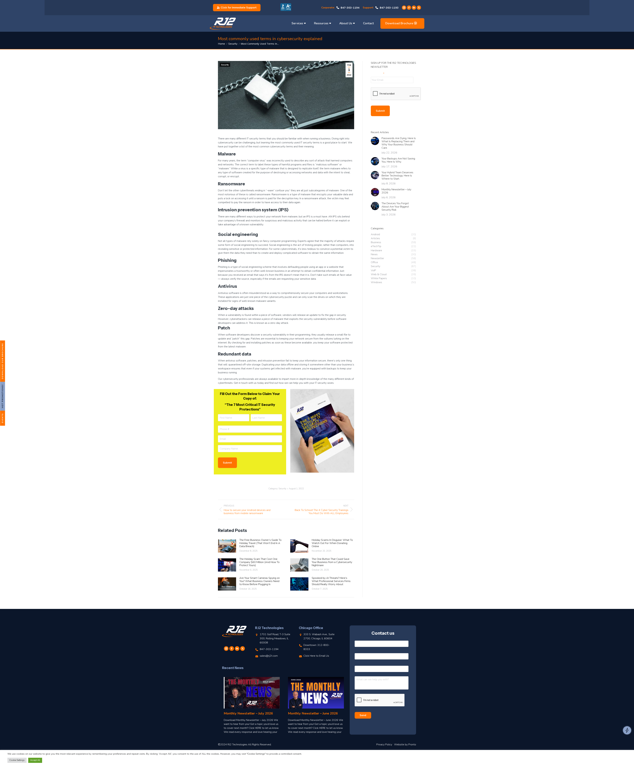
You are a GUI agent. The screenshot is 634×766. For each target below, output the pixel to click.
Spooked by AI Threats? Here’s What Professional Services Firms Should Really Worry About (331, 581)
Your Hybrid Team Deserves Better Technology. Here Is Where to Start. (397, 176)
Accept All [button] (35, 760)
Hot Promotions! (2, 396)
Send (363, 715)
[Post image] (227, 546)
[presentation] (396, 93)
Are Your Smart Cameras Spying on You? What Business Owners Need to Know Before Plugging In (259, 581)
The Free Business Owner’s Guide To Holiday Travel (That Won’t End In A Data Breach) (260, 543)
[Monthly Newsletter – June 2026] (316, 693)
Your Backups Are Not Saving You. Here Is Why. (398, 160)
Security (225, 64)
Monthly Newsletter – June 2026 (313, 713)
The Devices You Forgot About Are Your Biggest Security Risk (395, 206)
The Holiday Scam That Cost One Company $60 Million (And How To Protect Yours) (259, 562)
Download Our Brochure (2, 361)
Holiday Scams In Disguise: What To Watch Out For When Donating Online (332, 543)
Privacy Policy (384, 744)
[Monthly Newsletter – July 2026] (252, 693)
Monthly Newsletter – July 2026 (396, 191)
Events (2, 418)
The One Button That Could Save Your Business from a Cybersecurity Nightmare (332, 562)
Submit (227, 463)
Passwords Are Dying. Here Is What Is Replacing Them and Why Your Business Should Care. (399, 143)
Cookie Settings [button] (17, 760)
